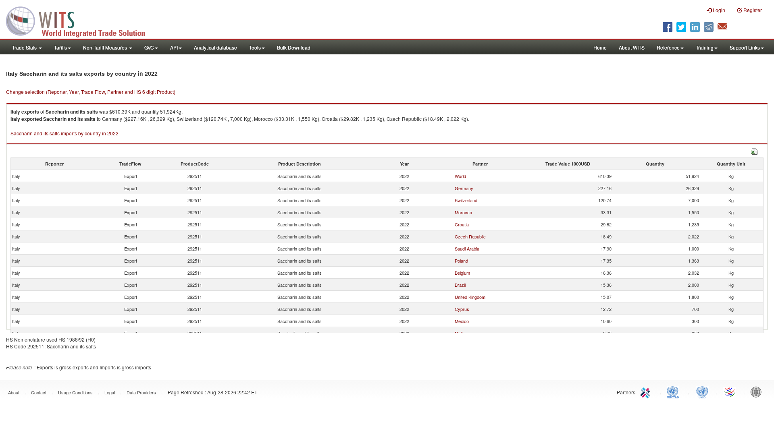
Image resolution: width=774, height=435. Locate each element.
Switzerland (466, 200)
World (460, 176)
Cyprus (462, 309)
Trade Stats (25, 47)
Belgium (462, 272)
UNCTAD (674, 391)
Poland (461, 260)
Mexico (462, 321)
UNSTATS (702, 391)
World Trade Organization (730, 391)
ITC (647, 391)
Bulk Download (293, 47)
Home (600, 47)
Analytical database (215, 47)
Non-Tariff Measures (105, 47)
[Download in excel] (754, 150)
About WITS (632, 47)
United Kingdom (470, 297)
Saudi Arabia (467, 248)
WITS (80, 20)
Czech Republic (470, 236)
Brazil (460, 285)
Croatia (462, 224)
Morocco (463, 212)
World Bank (758, 391)
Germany (464, 188)
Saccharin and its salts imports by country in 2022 (64, 133)
